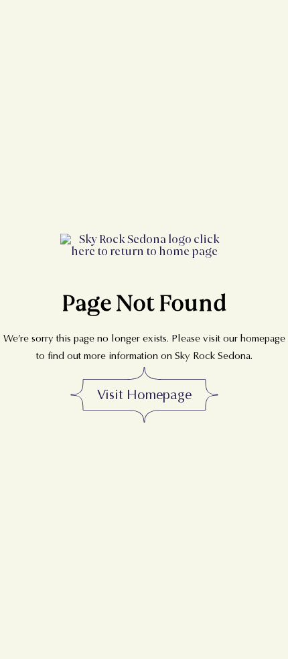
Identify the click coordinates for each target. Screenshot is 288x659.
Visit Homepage (144, 394)
